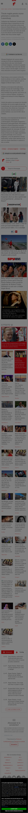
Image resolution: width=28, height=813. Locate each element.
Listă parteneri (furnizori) (5, 806)
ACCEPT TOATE (14, 808)
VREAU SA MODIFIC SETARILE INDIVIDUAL (14, 810)
